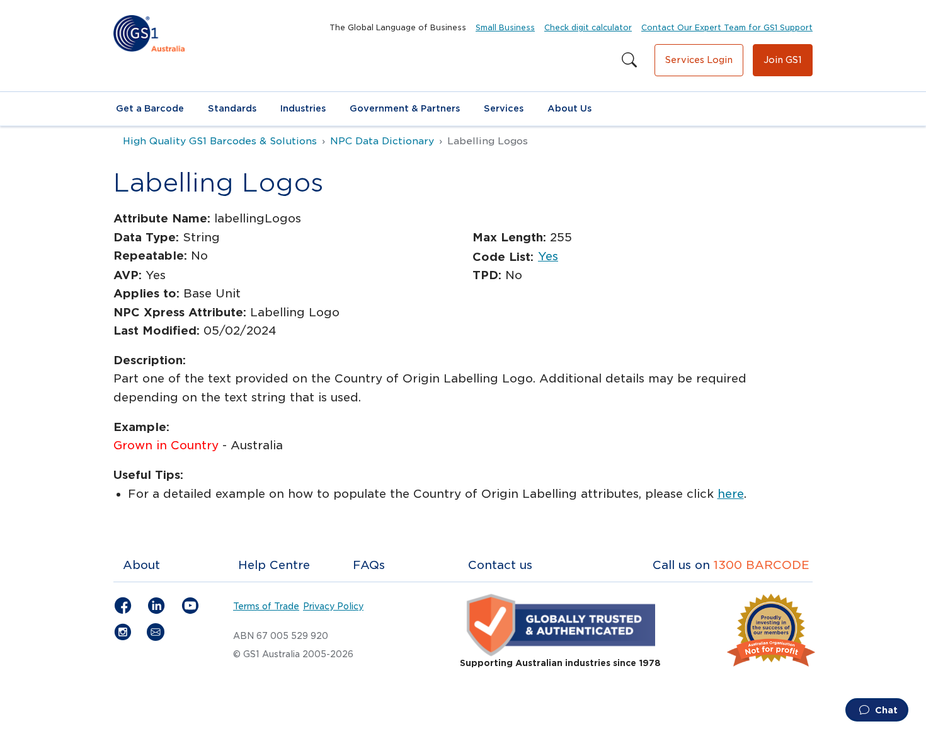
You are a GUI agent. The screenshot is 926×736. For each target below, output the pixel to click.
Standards (232, 108)
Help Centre (274, 565)
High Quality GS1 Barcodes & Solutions (220, 141)
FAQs (369, 565)
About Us (569, 108)
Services (503, 108)
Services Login (699, 60)
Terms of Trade (266, 606)
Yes (548, 256)
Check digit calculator (588, 27)
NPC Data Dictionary (382, 141)
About (141, 565)
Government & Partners (405, 108)
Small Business (505, 27)
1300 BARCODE (761, 565)
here (730, 493)
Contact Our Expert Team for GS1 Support (727, 27)
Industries (303, 108)
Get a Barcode (150, 108)
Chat (885, 710)
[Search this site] (629, 60)
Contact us (500, 565)
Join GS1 (782, 60)
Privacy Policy (333, 606)
